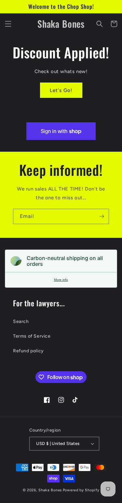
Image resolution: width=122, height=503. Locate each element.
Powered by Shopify (81, 490)
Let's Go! (61, 90)
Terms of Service (32, 336)
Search (21, 321)
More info (61, 280)
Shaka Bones (50, 490)
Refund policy (28, 351)
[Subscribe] (101, 216)
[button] (8, 24)
